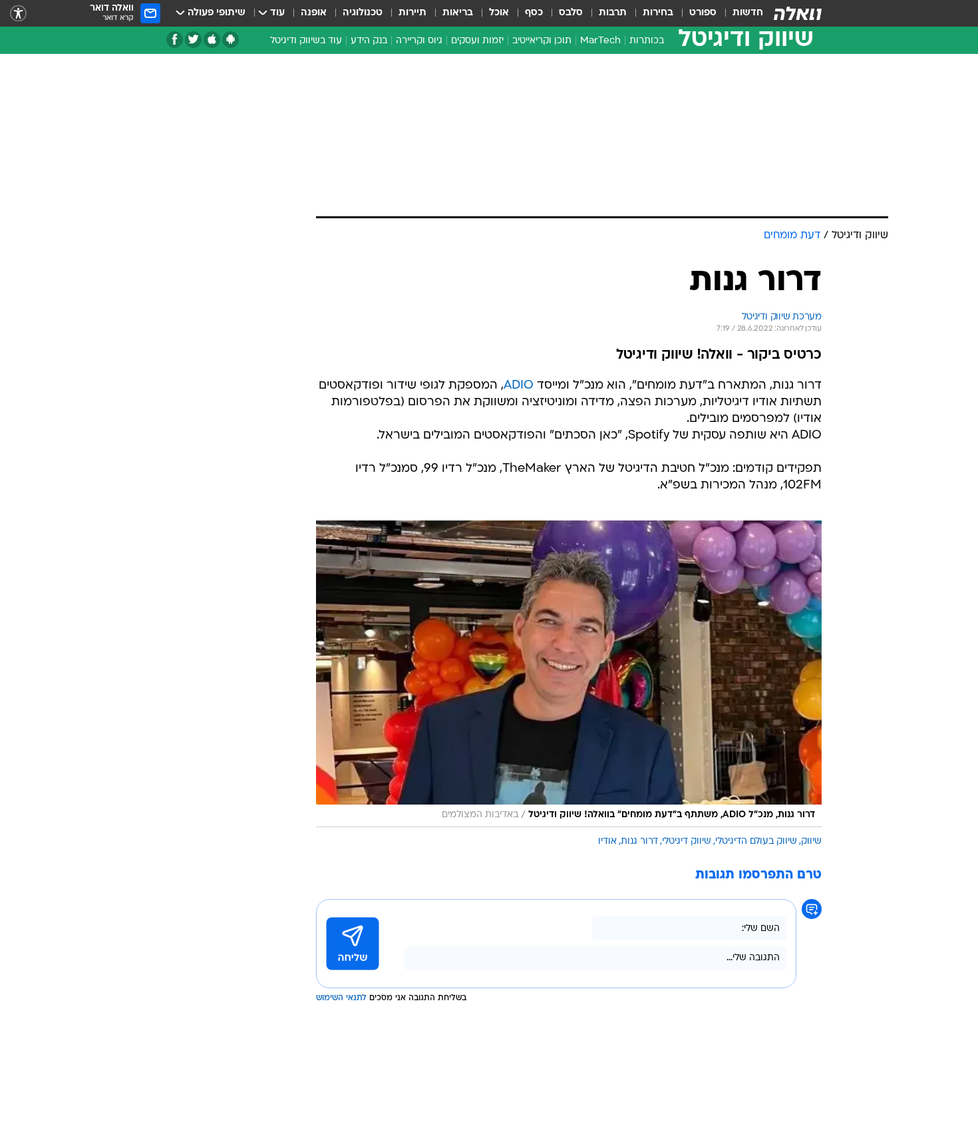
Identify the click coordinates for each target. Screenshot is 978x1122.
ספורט (703, 13)
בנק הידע (369, 41)
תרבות (613, 13)
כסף (534, 13)
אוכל (499, 13)
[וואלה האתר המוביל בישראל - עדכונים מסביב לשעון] (798, 13)
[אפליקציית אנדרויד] (230, 39)
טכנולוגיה (363, 13)
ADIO (519, 385)
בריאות (457, 13)
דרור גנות (639, 841)
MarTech (600, 41)
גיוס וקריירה (419, 41)
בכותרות (646, 41)
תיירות (412, 13)
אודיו (607, 841)
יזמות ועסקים (477, 41)
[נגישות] (18, 13)
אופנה (314, 13)
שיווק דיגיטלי (686, 841)
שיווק (811, 841)
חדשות (748, 13)
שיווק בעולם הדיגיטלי (756, 841)
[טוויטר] (193, 39)
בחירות (658, 13)
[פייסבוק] (174, 39)
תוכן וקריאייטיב (541, 41)
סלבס (571, 13)
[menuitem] (740, 13)
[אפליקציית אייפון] (212, 39)
